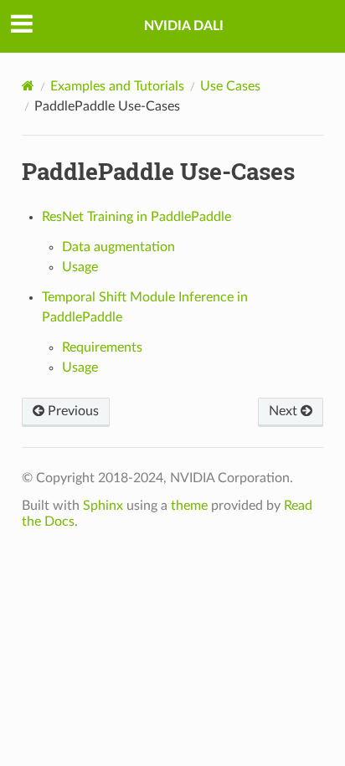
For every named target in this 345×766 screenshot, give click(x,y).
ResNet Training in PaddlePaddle (136, 217)
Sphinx (103, 505)
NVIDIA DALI (184, 26)
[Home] (28, 86)
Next (285, 411)
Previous (71, 411)
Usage (80, 267)
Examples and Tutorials (117, 86)
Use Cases (230, 86)
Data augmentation (118, 247)
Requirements (102, 347)
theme (189, 505)
